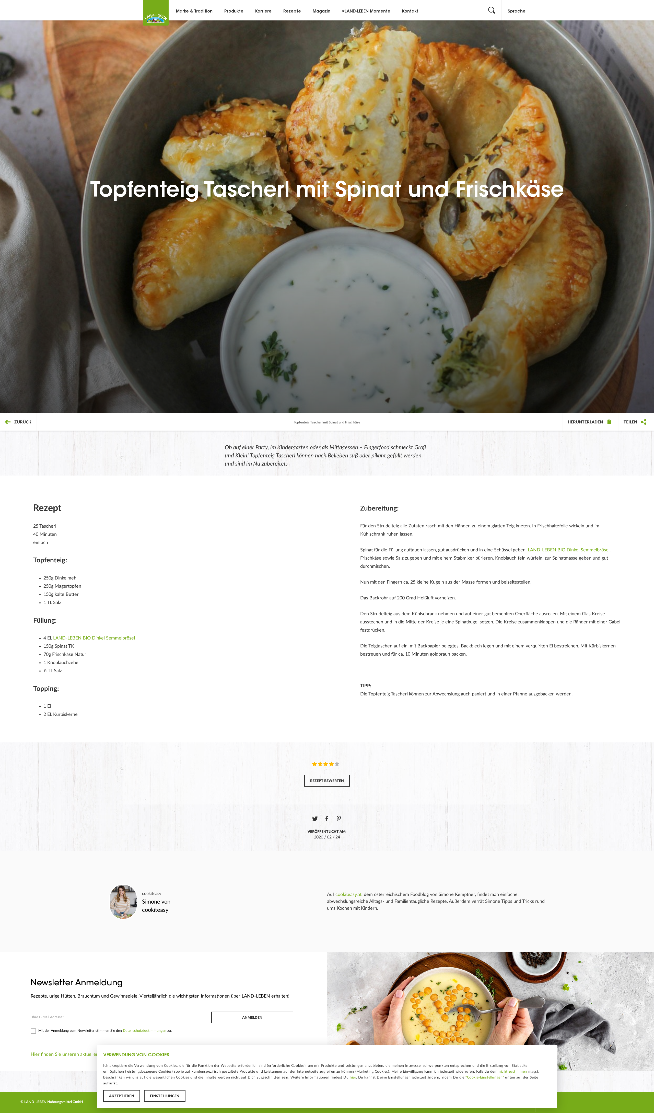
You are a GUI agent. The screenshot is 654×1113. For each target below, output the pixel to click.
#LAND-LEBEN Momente (366, 11)
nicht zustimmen (513, 1071)
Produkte (233, 11)
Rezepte (292, 11)
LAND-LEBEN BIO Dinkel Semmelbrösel (94, 638)
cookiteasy (151, 894)
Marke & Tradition (194, 11)
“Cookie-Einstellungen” (484, 1077)
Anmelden (252, 1018)
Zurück (22, 422)
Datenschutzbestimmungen (144, 1031)
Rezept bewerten (327, 781)
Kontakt (410, 11)
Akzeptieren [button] (121, 1096)
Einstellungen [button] (165, 1096)
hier (353, 1077)
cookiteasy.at (348, 894)
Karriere (263, 11)
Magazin (321, 11)
